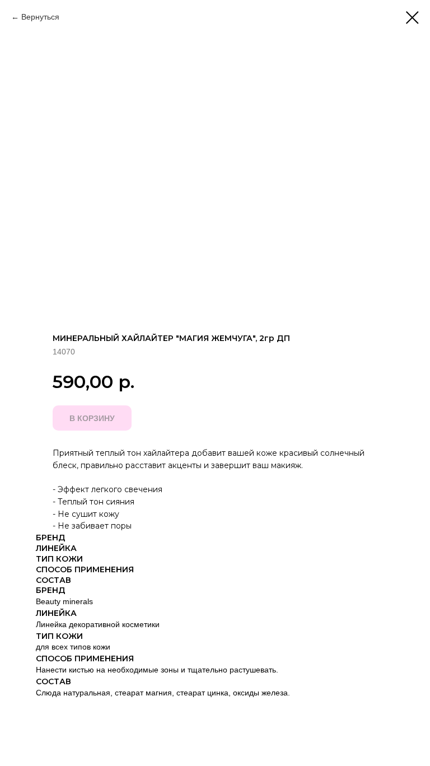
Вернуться (40, 16)
